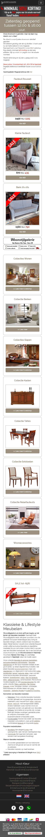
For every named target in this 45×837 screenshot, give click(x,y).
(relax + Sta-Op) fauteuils (29, 677)
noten (38, 671)
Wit (22, 770)
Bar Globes (31, 684)
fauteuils (20, 723)
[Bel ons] (30, 808)
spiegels (6, 686)
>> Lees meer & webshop (22, 613)
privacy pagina (25, 828)
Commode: (12, 734)
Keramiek (35, 770)
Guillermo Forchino (33, 691)
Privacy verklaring (23, 803)
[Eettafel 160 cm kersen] (22, 208)
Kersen (15, 767)
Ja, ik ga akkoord (15, 833)
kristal (12, 686)
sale (20, 52)
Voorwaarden (17, 790)
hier (31, 72)
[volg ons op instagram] (23, 808)
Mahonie (9, 770)
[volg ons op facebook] (15, 808)
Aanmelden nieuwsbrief (19, 781)
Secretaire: (11, 730)
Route (32, 778)
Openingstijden (15, 778)
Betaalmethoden (12, 786)
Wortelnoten (31, 767)
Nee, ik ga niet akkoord (33, 833)
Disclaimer (28, 790)
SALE (32, 48)
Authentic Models (18, 691)
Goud (17, 770)
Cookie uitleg (36, 828)
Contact (25, 778)
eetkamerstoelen (14, 680)
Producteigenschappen (30, 786)
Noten (22, 767)
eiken (27, 673)
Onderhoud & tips (18, 788)
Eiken (9, 767)
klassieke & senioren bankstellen (25, 660)
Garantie (30, 788)
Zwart (27, 770)
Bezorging (28, 783)
